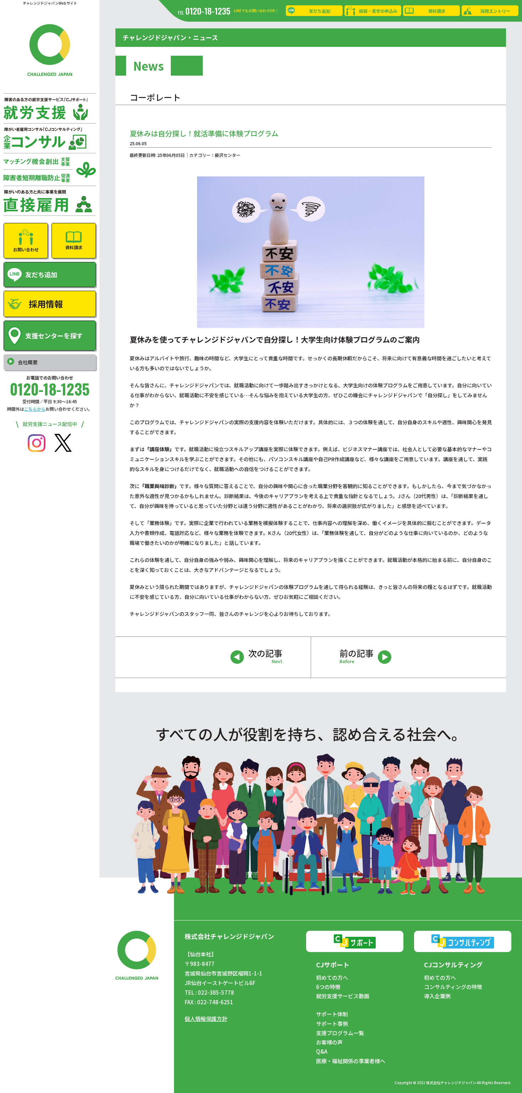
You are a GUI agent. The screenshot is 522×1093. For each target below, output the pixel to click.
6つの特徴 (328, 986)
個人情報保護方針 (206, 1018)
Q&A (321, 1051)
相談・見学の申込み (378, 11)
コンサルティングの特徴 (453, 986)
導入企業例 (437, 996)
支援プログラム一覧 (340, 1033)
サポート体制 (332, 1014)
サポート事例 (332, 1023)
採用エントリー (495, 11)
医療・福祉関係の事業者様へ (350, 1061)
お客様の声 (329, 1042)
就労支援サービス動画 (342, 996)
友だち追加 (319, 11)
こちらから (34, 409)
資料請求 (436, 11)
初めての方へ (332, 977)
